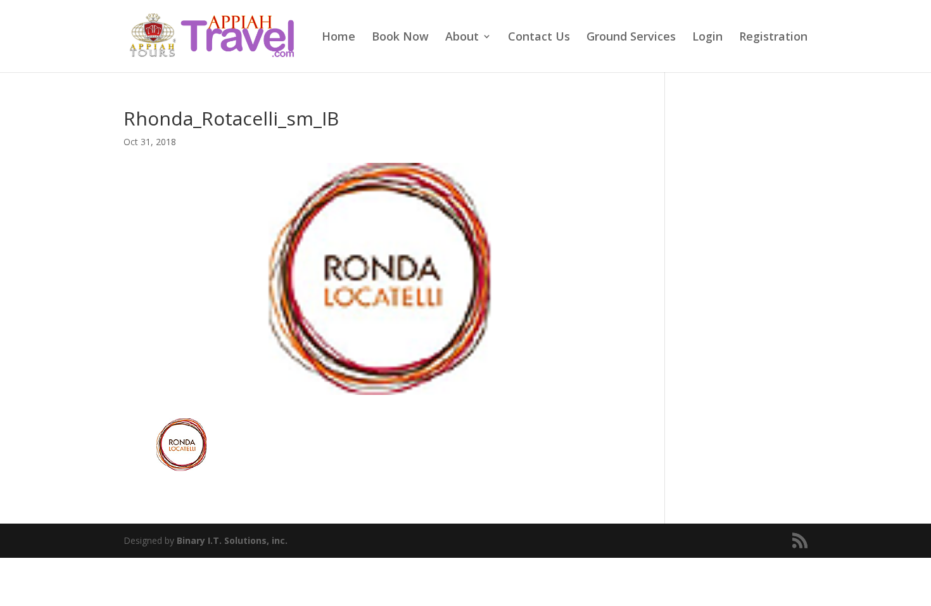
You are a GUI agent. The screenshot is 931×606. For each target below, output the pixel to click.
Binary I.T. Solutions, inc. (232, 540)
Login (707, 38)
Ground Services (631, 38)
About (462, 38)
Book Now (400, 38)
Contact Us (539, 38)
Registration (773, 38)
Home (338, 38)
